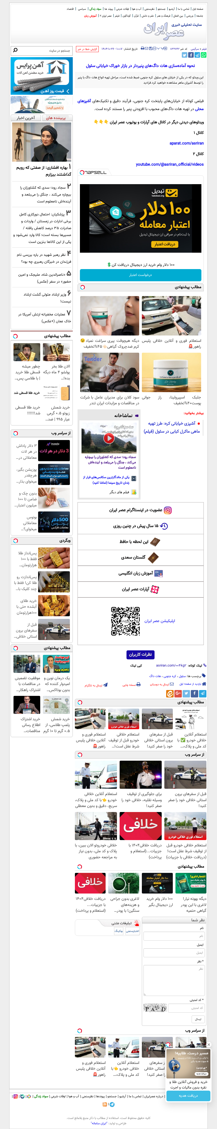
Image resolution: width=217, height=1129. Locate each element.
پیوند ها (109, 9)
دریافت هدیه (188, 1096)
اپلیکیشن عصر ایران (159, 621)
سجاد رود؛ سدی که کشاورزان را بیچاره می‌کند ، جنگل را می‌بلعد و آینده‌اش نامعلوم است (110, 462)
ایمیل (200, 944)
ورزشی (189, 16)
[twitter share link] (184, 55)
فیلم (117, 16)
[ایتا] (170, 693)
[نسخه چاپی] (142, 48)
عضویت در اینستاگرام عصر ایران (135, 510)
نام (202, 928)
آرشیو (172, 9)
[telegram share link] (197, 55)
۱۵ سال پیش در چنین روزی (136, 526)
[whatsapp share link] (203, 55)
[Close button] (208, 1044)
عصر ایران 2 (106, 16)
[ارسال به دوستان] (146, 48)
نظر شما (198, 920)
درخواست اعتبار (140, 275)
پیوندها (100, 1096)
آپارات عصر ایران (135, 589)
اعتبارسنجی (132, 931)
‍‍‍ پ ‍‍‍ (160, 47)
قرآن (136, 16)
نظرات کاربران (140, 654)
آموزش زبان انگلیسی (136, 573)
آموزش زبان (90, 16)
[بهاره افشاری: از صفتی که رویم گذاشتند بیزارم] (41, 142)
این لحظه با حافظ (134, 542)
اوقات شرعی (122, 9)
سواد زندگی (95, 9)
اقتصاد (70, 9)
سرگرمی (195, 49)
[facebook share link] (191, 55)
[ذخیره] (150, 49)
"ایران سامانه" (99, 1123)
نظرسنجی (149, 9)
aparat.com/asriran (187, 143)
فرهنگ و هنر (163, 16)
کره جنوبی (170, 676)
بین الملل (178, 16)
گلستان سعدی (133, 557)
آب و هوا (136, 9)
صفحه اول (197, 9)
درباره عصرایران (153, 1096)
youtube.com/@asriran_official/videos (170, 165)
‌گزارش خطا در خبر (87, 49)
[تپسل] (82, 172)
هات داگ (155, 676)
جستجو (162, 9)
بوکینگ (119, 931)
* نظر (200, 961)
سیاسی (82, 9)
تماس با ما (183, 9)
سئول (182, 676)
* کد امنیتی (197, 1000)
